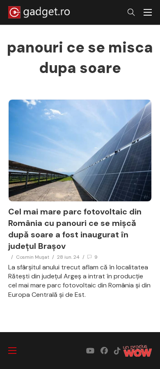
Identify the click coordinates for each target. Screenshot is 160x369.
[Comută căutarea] (131, 12)
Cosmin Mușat (32, 257)
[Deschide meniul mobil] (148, 12)
